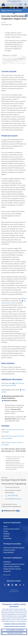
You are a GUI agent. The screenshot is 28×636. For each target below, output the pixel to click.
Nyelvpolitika (7, 571)
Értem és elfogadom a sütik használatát (15, 630)
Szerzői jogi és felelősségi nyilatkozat (13, 547)
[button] (25, 2)
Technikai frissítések (9, 550)
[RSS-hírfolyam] (23, 585)
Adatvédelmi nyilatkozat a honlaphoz (13, 564)
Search (21, 4)
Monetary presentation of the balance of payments (12, 397)
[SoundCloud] (20, 585)
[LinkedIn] (8, 585)
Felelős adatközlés (8, 552)
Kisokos (5, 531)
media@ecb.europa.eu (14, 499)
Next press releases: (10, 400)
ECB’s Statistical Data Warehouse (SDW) (12, 384)
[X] (4, 585)
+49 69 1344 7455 (12, 495)
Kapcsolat (6, 536)
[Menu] (25, 4)
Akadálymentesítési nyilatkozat (12, 569)
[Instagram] (12, 585)
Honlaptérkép (7, 574)
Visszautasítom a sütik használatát (15, 633)
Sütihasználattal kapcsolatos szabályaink (14, 626)
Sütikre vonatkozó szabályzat (11, 566)
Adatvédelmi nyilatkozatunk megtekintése (15, 623)
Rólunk (5, 526)
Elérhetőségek (7, 538)
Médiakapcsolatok (10, 510)
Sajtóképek (6, 533)
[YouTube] (16, 585)
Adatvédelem (7, 561)
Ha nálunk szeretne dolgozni (11, 529)
